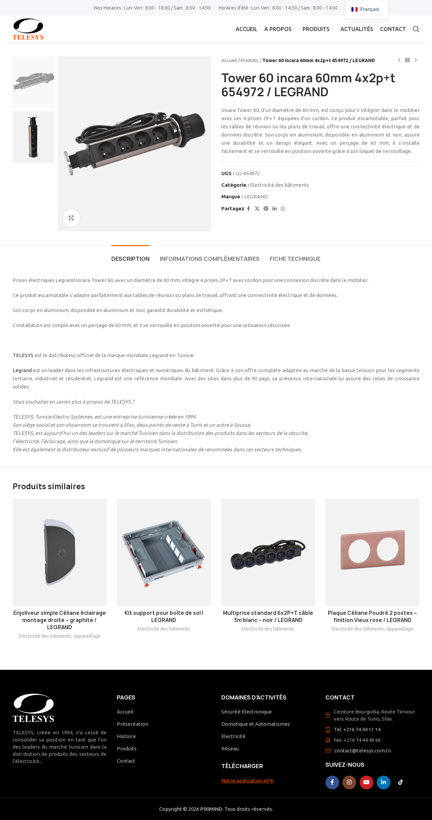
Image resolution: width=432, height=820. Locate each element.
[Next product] (416, 60)
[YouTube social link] (366, 782)
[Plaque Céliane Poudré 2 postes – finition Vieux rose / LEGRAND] (372, 552)
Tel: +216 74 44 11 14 (357, 729)
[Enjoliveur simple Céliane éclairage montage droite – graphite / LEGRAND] (60, 552)
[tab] (130, 255)
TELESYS (23, 355)
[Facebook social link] (249, 208)
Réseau (230, 748)
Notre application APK (247, 780)
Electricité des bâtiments (279, 185)
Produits (250, 60)
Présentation (132, 724)
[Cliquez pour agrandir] (71, 217)
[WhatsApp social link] (283, 208)
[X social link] (257, 208)
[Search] (416, 29)
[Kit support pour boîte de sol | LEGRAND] (164, 552)
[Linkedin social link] (274, 208)
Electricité (233, 736)
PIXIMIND (211, 809)
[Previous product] (399, 60)
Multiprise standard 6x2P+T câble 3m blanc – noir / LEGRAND (268, 616)
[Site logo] (28, 28)
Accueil (229, 60)
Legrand (22, 370)
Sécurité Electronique (246, 712)
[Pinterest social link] (266, 208)
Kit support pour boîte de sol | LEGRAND (164, 616)
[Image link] (33, 707)
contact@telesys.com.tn (362, 750)
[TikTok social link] (400, 782)
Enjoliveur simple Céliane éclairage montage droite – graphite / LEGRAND (59, 620)
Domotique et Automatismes (255, 724)
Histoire (126, 736)
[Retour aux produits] (407, 60)
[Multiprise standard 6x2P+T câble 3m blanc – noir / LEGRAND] (268, 552)
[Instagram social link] (349, 782)
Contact (126, 761)
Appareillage (86, 636)
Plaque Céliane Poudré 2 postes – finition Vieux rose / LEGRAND (372, 616)
